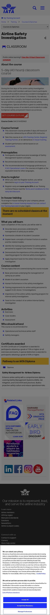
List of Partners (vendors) (11, 593)
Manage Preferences (25, 611)
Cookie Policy (41, 573)
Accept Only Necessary (25, 606)
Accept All (25, 600)
